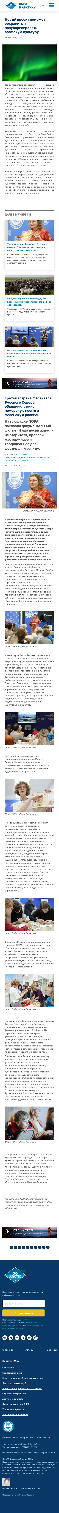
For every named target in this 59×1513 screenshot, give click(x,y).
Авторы (29, 1349)
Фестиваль (11, 454)
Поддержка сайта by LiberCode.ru (18, 1495)
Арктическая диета (12, 1398)
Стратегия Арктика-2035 (15, 1404)
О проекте (7, 1349)
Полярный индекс (12, 1372)
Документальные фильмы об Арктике (27, 457)
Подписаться (23, 1313)
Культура (27, 460)
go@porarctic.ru (47, 1452)
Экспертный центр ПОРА (21, 1459)
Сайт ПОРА (8, 1367)
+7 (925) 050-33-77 (29, 1447)
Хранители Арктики (13, 1409)
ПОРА (24, 454)
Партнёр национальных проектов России (21, 1488)
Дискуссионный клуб (14, 1383)
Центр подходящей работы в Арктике (22, 1378)
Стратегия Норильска (14, 1393)
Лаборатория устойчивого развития (22, 1388)
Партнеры (51, 1349)
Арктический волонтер (15, 1414)
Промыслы (11, 460)
